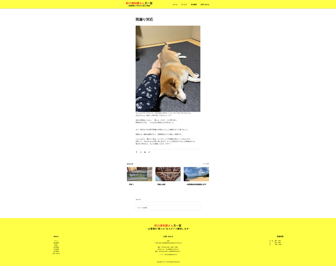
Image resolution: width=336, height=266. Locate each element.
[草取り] (139, 174)
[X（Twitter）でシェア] (141, 152)
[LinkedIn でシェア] (145, 152)
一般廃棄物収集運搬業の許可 (196, 184)
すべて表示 (206, 163)
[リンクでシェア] (149, 152)
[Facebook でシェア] (136, 152)
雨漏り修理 (161, 184)
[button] (184, 4)
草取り (131, 184)
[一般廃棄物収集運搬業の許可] (196, 174)
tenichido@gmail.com (171, 254)
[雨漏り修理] (168, 174)
